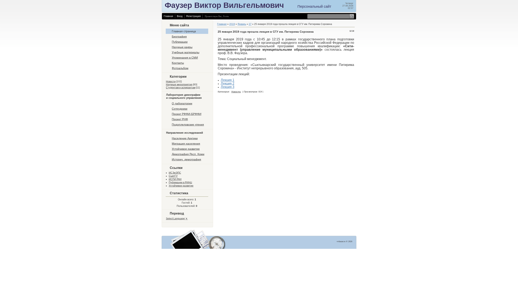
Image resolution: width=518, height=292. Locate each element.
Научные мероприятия (179, 84)
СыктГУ (173, 176)
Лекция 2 (227, 83)
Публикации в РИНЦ (180, 182)
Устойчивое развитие (181, 185)
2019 (232, 24)
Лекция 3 (227, 87)
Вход (180, 16)
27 (250, 24)
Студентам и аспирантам (180, 87)
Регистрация (193, 16)
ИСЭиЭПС (175, 172)
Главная (168, 16)
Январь (242, 24)
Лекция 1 (227, 80)
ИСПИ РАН (175, 179)
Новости (171, 81)
